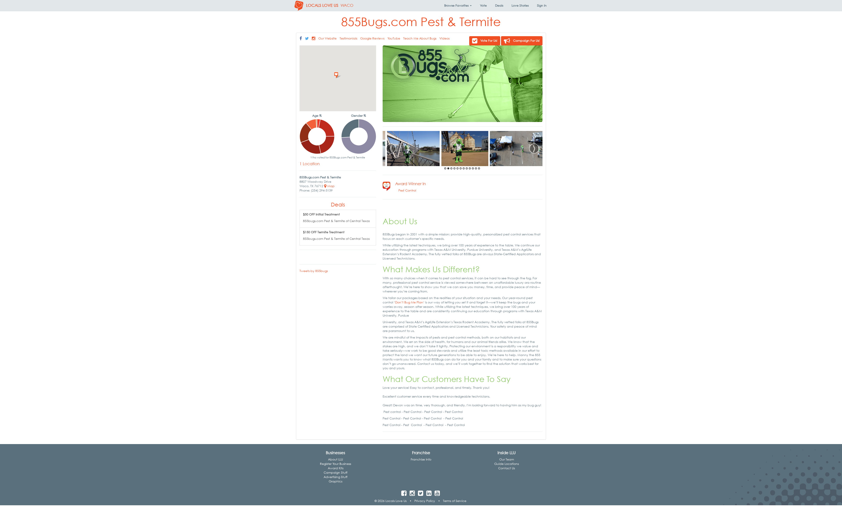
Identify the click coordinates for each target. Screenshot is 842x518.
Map (330, 186)
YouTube (393, 38)
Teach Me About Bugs (419, 38)
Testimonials (348, 38)
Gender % (358, 115)
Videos (444, 38)
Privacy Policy (424, 501)
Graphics (335, 481)
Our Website (327, 38)
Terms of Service (454, 501)
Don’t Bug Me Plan (409, 302)
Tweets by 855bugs (314, 271)
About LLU (335, 459)
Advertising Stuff (335, 477)
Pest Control (407, 190)
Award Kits (335, 468)
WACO (347, 5)
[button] (458, 5)
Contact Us (506, 468)
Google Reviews (372, 38)
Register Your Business (335, 464)
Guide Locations (506, 464)
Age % (317, 115)
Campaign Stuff (335, 472)
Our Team (506, 459)
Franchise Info (421, 459)
